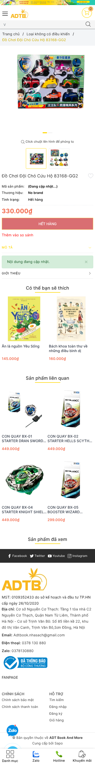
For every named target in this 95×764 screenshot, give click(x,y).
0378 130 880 (34, 643)
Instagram (79, 556)
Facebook (19, 556)
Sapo (58, 743)
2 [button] (50, 132)
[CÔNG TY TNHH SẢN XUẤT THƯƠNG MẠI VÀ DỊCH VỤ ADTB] (19, 13)
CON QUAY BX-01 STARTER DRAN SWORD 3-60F (22, 438)
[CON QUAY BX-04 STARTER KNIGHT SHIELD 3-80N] (25, 480)
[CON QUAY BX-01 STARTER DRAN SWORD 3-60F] (25, 409)
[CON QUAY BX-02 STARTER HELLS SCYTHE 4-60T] (70, 409)
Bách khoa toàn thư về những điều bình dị (68, 348)
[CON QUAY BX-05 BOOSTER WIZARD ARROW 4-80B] (70, 480)
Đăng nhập (58, 707)
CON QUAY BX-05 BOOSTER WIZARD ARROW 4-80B (64, 509)
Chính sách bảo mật (18, 700)
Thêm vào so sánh (17, 235)
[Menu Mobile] (5, 13)
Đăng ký (56, 714)
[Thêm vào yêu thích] (90, 176)
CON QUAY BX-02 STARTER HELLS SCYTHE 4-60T (70, 438)
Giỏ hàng (56, 720)
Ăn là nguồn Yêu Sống (21, 346)
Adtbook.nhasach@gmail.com (39, 635)
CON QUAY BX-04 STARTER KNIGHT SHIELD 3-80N (24, 509)
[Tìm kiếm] (88, 25)
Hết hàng (47, 224)
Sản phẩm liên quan (47, 378)
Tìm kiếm (56, 700)
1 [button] (45, 132)
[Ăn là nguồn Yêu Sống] (24, 318)
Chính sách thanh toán (20, 707)
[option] (47, 80)
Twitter (39, 556)
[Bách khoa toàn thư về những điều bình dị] (71, 318)
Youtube (58, 556)
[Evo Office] (47, 2)
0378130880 (23, 651)
